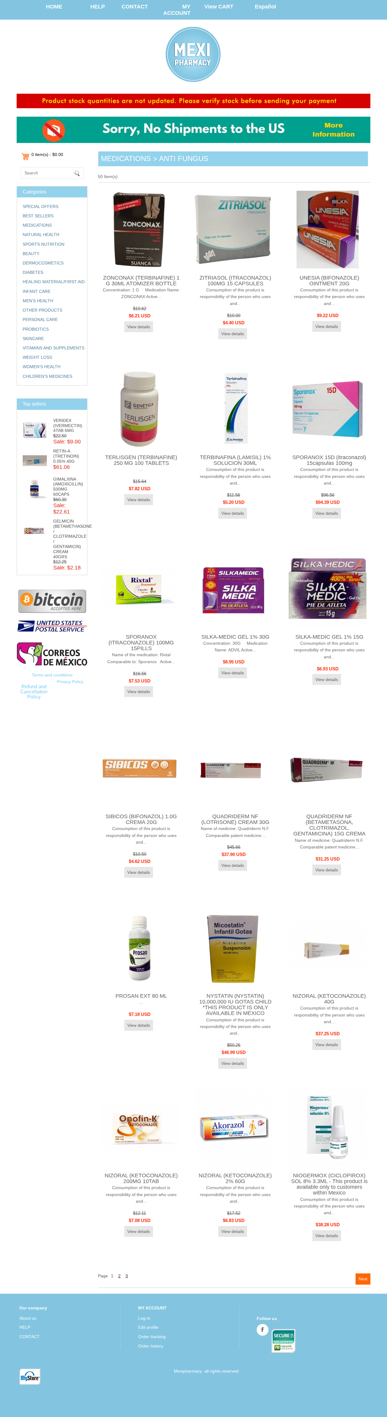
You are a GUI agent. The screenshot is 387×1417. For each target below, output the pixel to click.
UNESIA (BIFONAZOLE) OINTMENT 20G (329, 281)
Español (265, 7)
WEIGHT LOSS (37, 357)
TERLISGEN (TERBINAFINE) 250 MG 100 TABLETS (141, 460)
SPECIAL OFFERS (40, 206)
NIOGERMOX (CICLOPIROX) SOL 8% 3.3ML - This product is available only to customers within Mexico (329, 1184)
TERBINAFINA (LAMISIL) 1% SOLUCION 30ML (235, 460)
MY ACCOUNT (176, 10)
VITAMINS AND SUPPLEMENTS (53, 347)
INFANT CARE (36, 291)
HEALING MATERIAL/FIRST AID (54, 281)
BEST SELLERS (38, 215)
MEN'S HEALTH (38, 300)
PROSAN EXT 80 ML (141, 996)
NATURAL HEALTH (41, 234)
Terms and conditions (52, 675)
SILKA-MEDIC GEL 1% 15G (329, 637)
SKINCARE (33, 338)
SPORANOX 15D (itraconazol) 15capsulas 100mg (329, 460)
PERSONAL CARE (40, 319)
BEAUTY (31, 253)
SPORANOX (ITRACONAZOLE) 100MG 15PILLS (141, 642)
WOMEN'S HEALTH (41, 366)
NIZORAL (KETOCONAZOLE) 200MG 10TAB (141, 1178)
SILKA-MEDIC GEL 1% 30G (235, 637)
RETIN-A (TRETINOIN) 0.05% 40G (66, 456)
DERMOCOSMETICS (43, 263)
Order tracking (152, 1336)
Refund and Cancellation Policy (33, 691)
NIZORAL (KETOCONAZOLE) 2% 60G (235, 1178)
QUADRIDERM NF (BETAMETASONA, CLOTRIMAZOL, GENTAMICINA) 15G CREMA (329, 825)
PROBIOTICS (36, 329)
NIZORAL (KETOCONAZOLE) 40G (329, 999)
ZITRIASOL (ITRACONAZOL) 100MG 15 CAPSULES (235, 281)
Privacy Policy (70, 681)
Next (363, 1278)
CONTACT (135, 7)
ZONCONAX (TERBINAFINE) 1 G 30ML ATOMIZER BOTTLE (141, 281)
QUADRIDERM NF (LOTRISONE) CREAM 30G (235, 819)
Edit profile (148, 1327)
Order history (150, 1346)
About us (27, 1318)
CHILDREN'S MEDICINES (47, 376)
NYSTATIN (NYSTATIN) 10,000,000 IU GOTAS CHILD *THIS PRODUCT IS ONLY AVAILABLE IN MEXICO (235, 1005)
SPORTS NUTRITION (43, 244)
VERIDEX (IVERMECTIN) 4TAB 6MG (67, 425)
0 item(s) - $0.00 (47, 154)
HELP (97, 7)
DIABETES (33, 272)
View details (138, 326)
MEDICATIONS (37, 225)
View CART (218, 7)
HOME (54, 7)
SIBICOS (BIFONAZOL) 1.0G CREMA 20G (141, 819)
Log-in (144, 1318)
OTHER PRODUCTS (42, 310)
